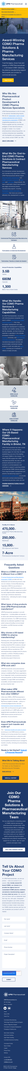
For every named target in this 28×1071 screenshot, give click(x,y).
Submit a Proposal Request (16, 751)
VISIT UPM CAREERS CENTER (14, 849)
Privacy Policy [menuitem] (7, 1050)
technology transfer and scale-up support (15, 729)
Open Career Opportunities (7, 11)
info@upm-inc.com (8, 1062)
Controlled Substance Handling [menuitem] (11, 1039)
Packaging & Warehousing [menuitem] (10, 1029)
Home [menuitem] (5, 1011)
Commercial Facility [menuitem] (8, 1043)
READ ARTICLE (6, 771)
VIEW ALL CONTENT (10, 778)
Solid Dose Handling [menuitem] (8, 1035)
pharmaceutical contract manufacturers (11, 705)
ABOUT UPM (8, 141)
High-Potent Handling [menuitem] (9, 1037)
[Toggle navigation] (26, 4)
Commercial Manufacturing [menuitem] (10, 1020)
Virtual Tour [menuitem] (6, 1016)
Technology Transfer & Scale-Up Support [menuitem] (13, 1022)
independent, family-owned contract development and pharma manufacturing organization (13, 118)
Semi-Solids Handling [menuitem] (9, 1032)
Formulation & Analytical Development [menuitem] (12, 1026)
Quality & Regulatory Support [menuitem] (10, 1024)
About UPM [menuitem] (6, 1014)
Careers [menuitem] (5, 1048)
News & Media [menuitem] (7, 1045)
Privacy (14, 1067)
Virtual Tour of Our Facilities (7, 9)
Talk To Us (7, 80)
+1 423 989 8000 (8, 1059)
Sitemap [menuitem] (6, 1052)
